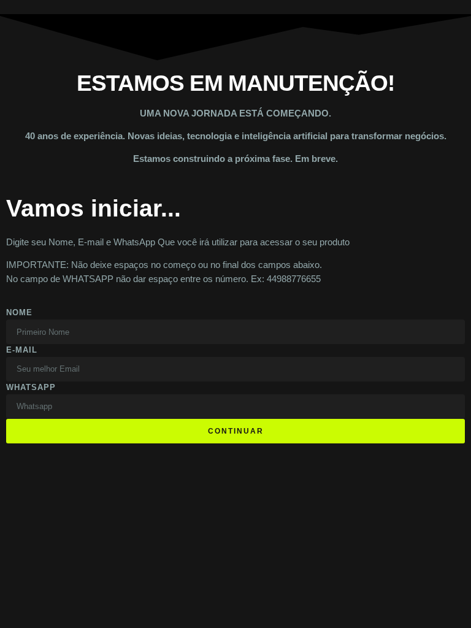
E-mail (21, 349)
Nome (19, 312)
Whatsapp (31, 387)
